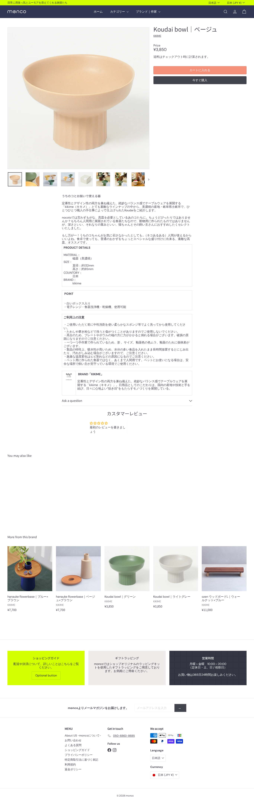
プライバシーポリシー (79, 755)
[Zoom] (78, 98)
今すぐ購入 (199, 80)
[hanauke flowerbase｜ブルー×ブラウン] (29, 580)
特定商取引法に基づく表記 (81, 760)
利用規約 (70, 764)
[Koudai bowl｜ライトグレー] (175, 579)
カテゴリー (118, 12)
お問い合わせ (73, 740)
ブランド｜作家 (146, 12)
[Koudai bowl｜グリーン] (127, 579)
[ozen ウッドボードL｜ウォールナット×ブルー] (224, 580)
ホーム (98, 12)
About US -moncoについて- (83, 735)
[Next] (147, 179)
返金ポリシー (73, 769)
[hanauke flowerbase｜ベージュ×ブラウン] (78, 580)
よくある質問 (73, 745)
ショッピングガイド (77, 750)
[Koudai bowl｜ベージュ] (25, 493)
